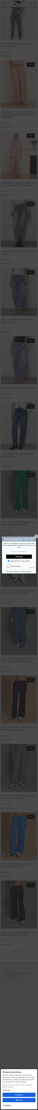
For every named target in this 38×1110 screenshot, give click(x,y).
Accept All (19, 1095)
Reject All (19, 1100)
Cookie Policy (7, 1090)
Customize (7, 1105)
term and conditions (24, 561)
